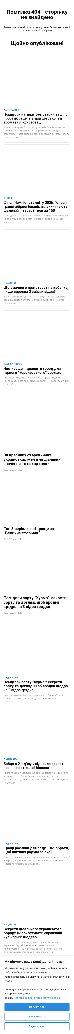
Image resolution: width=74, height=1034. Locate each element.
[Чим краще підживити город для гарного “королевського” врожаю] (37, 336)
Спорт (8, 198)
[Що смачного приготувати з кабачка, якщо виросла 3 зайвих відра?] (37, 255)
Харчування (12, 110)
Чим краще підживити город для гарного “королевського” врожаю (33, 370)
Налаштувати (37, 1016)
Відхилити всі (37, 1026)
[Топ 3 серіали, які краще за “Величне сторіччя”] (37, 499)
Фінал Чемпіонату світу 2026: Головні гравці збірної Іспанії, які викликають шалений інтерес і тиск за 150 (36, 206)
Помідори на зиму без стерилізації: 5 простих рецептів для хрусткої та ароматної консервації (35, 118)
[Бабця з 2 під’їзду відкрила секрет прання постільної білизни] (37, 731)
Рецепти (10, 283)
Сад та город (13, 364)
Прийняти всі (37, 1006)
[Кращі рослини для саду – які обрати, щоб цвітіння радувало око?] (37, 816)
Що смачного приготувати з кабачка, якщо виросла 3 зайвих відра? (36, 289)
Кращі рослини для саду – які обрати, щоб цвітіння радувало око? (36, 850)
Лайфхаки (11, 759)
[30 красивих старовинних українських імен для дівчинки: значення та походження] (37, 425)
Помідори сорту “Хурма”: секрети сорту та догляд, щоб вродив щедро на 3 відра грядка (35, 602)
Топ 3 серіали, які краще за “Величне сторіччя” (29, 530)
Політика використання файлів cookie (37, 997)
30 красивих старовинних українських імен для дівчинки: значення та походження (32, 459)
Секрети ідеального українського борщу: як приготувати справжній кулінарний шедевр (33, 933)
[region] (37, 995)
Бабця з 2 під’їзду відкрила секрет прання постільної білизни (34, 766)
